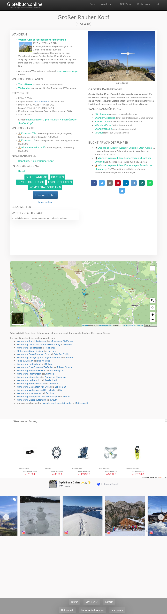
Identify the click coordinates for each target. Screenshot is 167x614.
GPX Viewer (126, 4)
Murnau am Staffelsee (62, 341)
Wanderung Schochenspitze (31, 383)
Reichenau (50, 347)
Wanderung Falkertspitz (29, 347)
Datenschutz (67, 609)
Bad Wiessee (43, 360)
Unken (48, 364)
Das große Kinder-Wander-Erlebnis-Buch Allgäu (125, 147)
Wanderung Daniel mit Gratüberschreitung (38, 344)
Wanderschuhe (103, 128)
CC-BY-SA (138, 325)
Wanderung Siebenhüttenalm (31, 399)
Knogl (21, 170)
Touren (74, 601)
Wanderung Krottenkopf (29, 393)
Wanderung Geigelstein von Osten (34, 386)
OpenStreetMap (105, 325)
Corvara (52, 350)
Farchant (50, 393)
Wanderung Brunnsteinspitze (57, 403)
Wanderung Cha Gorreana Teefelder (35, 367)
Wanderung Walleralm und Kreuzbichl (36, 390)
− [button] (153, 319)
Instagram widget (152, 531)
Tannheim (53, 383)
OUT (163, 477)
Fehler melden (45, 202)
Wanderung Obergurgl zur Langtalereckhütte (39, 357)
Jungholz (49, 373)
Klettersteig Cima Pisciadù (30, 350)
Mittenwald (82, 403)
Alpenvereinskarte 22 (33, 147)
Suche (93, 4)
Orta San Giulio (61, 354)
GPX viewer (92, 601)
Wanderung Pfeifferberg (29, 373)
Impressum (117, 609)
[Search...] (152, 300)
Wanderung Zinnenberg (29, 377)
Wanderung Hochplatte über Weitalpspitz (38, 396)
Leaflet (85, 325)
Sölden (69, 357)
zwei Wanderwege (67, 70)
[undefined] (152, 268)
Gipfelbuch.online (24, 4)
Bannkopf (23, 160)
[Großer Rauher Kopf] (84, 293)
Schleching (60, 386)
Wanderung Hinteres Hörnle (31, 370)
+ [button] (153, 315)
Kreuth (53, 399)
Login (157, 4)
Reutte (66, 396)
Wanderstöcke (103, 125)
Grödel (99, 132)
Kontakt (109, 601)
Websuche (24, 88)
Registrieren (143, 4)
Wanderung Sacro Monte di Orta (33, 354)
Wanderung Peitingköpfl (29, 364)
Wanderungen (108, 4)
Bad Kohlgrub (56, 370)
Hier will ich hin (45, 195)
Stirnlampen (102, 113)
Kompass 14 (28, 140)
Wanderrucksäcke (105, 117)
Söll (61, 390)
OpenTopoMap (127, 325)
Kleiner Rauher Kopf (42, 160)
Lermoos (68, 344)
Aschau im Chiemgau (55, 377)
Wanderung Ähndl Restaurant (32, 341)
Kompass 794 (29, 133)
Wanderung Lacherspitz (28, 380)
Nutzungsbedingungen (92, 609)
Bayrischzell (51, 380)
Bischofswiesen (42, 101)
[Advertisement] (121, 217)
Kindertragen (102, 121)
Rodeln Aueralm (25, 360)
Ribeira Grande (64, 367)
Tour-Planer (25, 84)
